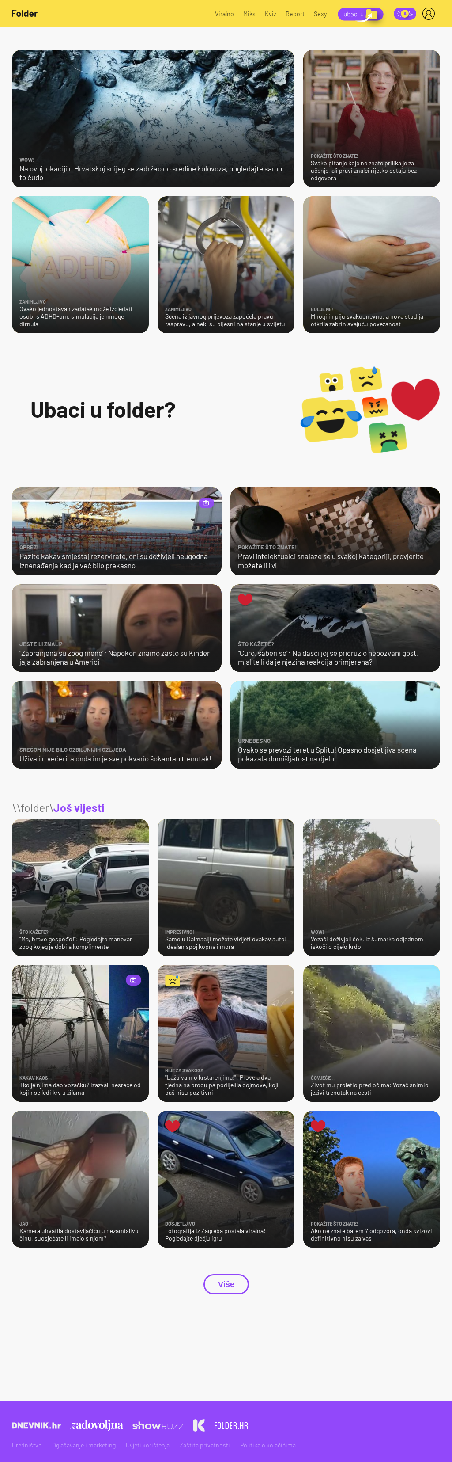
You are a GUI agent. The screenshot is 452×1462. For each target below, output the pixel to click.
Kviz (270, 14)
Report (295, 14)
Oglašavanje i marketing (84, 1445)
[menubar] (430, 14)
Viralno (224, 14)
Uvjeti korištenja (148, 1445)
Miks (249, 14)
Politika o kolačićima (268, 1445)
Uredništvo (27, 1445)
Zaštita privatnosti (205, 1445)
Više (226, 1284)
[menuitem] (430, 14)
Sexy (320, 14)
